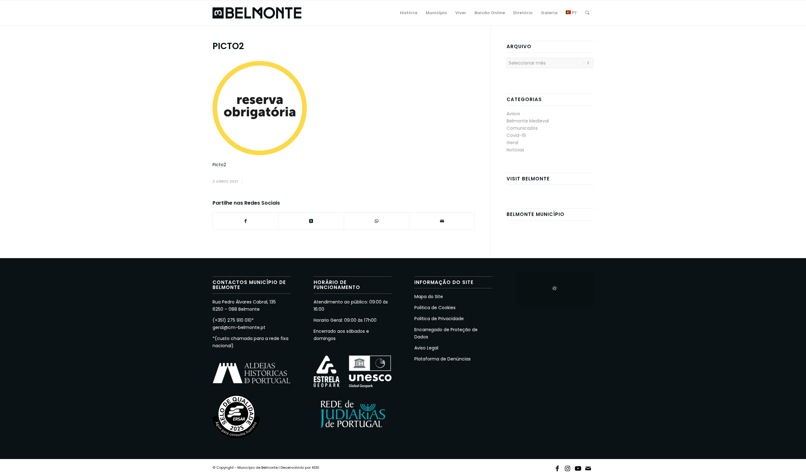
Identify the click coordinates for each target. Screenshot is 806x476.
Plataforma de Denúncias (442, 359)
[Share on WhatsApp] (376, 220)
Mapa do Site (428, 296)
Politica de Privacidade (439, 318)
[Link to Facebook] (557, 467)
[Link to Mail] (588, 467)
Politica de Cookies (435, 307)
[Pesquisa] (587, 13)
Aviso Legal (426, 348)
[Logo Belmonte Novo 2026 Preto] (257, 13)
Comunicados (522, 128)
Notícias (515, 150)
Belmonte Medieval (528, 121)
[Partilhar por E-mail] (441, 220)
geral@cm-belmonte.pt (239, 327)
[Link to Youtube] (578, 467)
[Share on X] (311, 220)
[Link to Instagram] (567, 467)
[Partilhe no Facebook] (245, 220)
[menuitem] (409, 13)
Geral (512, 142)
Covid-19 (516, 135)
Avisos (513, 113)
